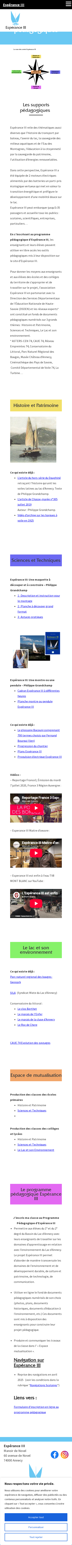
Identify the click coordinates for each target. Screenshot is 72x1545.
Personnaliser (36, 1527)
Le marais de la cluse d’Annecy (36, 1019)
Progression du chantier (33, 746)
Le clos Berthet (27, 1009)
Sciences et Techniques (32, 1110)
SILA (13, 993)
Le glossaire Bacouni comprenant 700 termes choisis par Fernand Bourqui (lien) (39, 735)
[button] (68, 3)
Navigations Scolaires (43, 1385)
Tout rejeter (36, 1537)
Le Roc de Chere (27, 1025)
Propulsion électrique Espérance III (40, 757)
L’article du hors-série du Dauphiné (39, 478)
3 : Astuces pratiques (30, 617)
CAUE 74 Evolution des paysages (30, 1043)
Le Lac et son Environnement (36, 1150)
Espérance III (13, 4)
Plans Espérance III (30, 751)
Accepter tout (36, 1517)
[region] (36, 1511)
